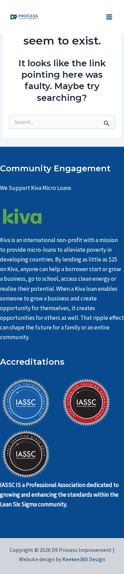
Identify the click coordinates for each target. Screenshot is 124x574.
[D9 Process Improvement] (24, 17)
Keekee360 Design (83, 559)
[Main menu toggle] (109, 17)
